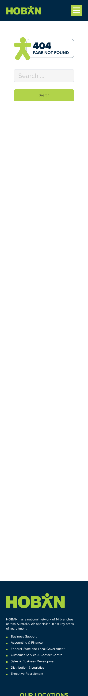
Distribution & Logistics (27, 667)
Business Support (24, 636)
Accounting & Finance (27, 642)
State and (30, 649)
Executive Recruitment (27, 673)
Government (55, 649)
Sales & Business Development (33, 661)
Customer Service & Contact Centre (36, 655)
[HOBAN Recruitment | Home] (35, 600)
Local (42, 649)
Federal (16, 649)
